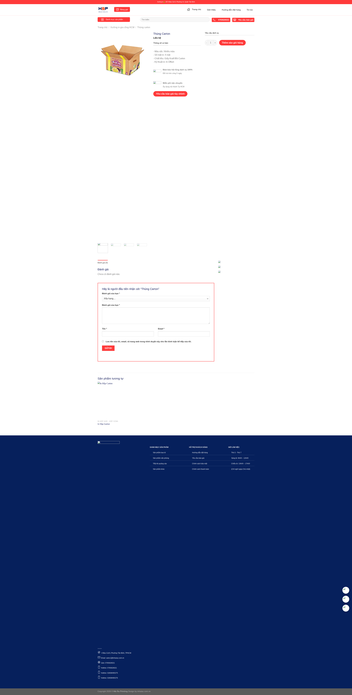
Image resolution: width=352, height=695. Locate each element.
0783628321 (223, 20)
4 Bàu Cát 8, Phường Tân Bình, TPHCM (116, 653)
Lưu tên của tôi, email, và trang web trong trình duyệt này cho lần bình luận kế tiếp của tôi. (148, 341)
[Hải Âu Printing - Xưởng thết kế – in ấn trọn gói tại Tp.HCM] (104, 9)
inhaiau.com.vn (144, 691)
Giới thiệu (211, 10)
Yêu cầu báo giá (245, 20)
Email (161, 329)
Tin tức (250, 10)
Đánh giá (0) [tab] (103, 263)
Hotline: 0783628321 (109, 668)
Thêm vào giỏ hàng (232, 43)
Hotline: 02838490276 (109, 678)
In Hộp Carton (104, 424)
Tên (104, 329)
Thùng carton (143, 27)
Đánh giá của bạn (111, 293)
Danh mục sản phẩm (114, 19)
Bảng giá (124, 10)
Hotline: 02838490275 (109, 673)
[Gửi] (207, 19)
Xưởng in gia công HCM (122, 27)
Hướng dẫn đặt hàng (231, 10)
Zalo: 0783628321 (108, 663)
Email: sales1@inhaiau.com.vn (112, 658)
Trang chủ (196, 9)
